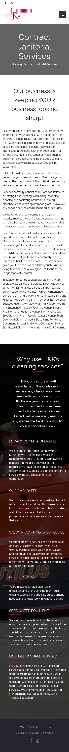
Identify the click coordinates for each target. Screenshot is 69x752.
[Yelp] (12, 3)
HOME (22, 727)
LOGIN (47, 727)
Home (15, 64)
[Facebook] (5, 3)
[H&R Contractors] (17, 14)
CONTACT (34, 727)
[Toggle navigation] (62, 14)
